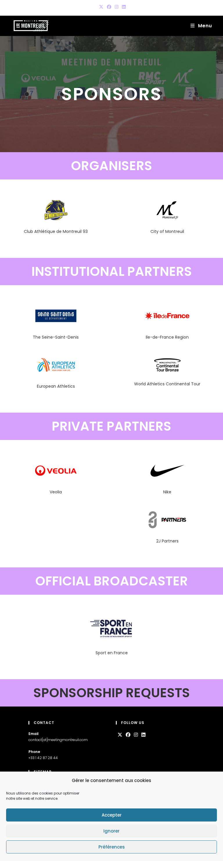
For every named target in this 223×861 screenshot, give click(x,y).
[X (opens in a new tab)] (101, 7)
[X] (120, 735)
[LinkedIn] (143, 735)
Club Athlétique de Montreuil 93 (56, 231)
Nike (167, 492)
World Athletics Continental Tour (167, 384)
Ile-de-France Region (167, 337)
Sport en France (112, 653)
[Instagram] (136, 735)
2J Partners (167, 541)
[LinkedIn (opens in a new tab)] (123, 7)
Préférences (111, 847)
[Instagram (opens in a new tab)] (116, 7)
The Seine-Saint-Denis (56, 337)
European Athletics (56, 386)
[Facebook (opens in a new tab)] (109, 7)
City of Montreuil (167, 231)
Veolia (56, 492)
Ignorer (111, 831)
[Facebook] (128, 735)
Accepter (112, 815)
